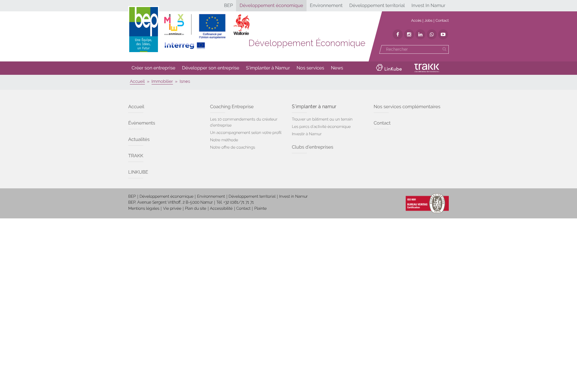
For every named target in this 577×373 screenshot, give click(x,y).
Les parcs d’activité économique (321, 126)
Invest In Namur (428, 5)
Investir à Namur (307, 134)
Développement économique (271, 5)
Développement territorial (377, 5)
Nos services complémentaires (407, 107)
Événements (141, 123)
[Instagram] (409, 34)
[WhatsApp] (432, 34)
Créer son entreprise (153, 68)
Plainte (260, 208)
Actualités (139, 139)
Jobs (428, 20)
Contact (442, 20)
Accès (416, 20)
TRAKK (135, 156)
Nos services (310, 68)
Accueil (136, 107)
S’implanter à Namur (268, 68)
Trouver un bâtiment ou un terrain (322, 119)
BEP (228, 5)
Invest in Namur (293, 196)
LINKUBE (138, 172)
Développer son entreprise (210, 68)
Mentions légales (143, 208)
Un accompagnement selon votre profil (245, 132)
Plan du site (195, 208)
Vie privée (172, 208)
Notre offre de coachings (232, 147)
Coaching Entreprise (231, 107)
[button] (153, 68)
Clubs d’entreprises (312, 147)
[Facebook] (398, 34)
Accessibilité (221, 208)
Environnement (326, 5)
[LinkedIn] (420, 34)
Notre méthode (224, 140)
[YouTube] (443, 34)
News (337, 68)
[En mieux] (206, 31)
